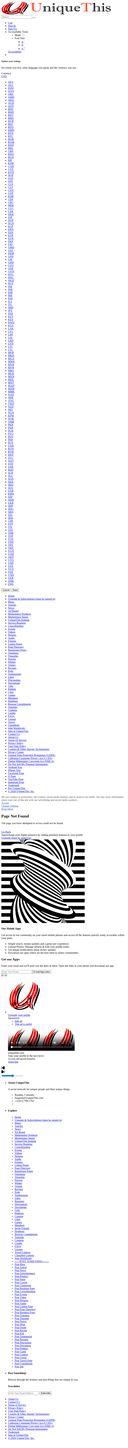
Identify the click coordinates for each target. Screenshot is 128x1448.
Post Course (21, 1282)
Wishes (18, 1183)
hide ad (18, 1021)
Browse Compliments (26, 1234)
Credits (18, 1243)
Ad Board (20, 1132)
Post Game (20, 1351)
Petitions (19, 1213)
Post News (20, 1270)
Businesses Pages (24, 1171)
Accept (5, 803)
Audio (18, 1159)
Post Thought (22, 1318)
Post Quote (20, 1327)
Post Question (22, 1315)
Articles (19, 1126)
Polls (17, 1192)
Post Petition (21, 1348)
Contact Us (14, 1402)
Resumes (19, 1201)
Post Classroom (23, 1285)
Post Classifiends (23, 1363)
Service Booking (23, 1144)
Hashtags (19, 1231)
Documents (21, 1207)
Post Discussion (23, 1342)
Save (15, 590)
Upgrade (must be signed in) (16, 837)
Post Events (21, 1294)
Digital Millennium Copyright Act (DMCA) (31, 1426)
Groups (18, 1249)
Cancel (6, 590)
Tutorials (19, 1237)
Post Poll (19, 1333)
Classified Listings (24, 1255)
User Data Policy (17, 1411)
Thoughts (20, 1177)
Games (18, 1222)
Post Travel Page (23, 1360)
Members (19, 1225)
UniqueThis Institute (25, 1141)
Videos (18, 1153)
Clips (17, 1219)
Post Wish (20, 1324)
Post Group (21, 1357)
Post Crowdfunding (25, 1291)
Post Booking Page (25, 1288)
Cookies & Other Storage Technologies (28, 1414)
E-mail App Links (42, 972)
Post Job (19, 1366)
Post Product (21, 1276)
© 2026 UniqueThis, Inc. (21, 1438)
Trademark (13, 1432)
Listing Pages (22, 1165)
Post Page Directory (25, 1309)
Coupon (19, 1216)
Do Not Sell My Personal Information (28, 1429)
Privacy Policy (15, 1408)
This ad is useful (23, 1024)
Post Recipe (21, 1330)
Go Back (6, 831)
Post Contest (21, 1354)
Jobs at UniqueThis (18, 1435)
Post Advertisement (25, 1273)
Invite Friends (22, 1228)
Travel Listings (22, 1252)
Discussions (21, 1204)
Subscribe (13, 1061)
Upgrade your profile (19, 1015)
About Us (13, 1399)
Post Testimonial (23, 1336)
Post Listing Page (24, 1306)
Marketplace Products (26, 1135)
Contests (19, 1240)
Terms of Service (17, 1405)
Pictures (19, 1156)
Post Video (20, 1297)
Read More (7, 809)
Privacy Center (16, 1417)
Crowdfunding (22, 1147)
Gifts (17, 1210)
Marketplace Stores (25, 1138)
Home (18, 1117)
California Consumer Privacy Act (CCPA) (30, 1423)
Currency (6, 73)
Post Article (21, 1267)
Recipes (19, 1189)
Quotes (18, 1186)
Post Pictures (21, 1300)
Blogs (18, 1123)
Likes (17, 1198)
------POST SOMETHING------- (32, 1261)
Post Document (23, 1345)
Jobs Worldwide (23, 1258)
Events (18, 1150)
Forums (19, 1162)
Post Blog (20, 1264)
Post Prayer (21, 1321)
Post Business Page (25, 1312)
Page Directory (22, 1168)
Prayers (18, 1180)
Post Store (20, 1279)
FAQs (18, 1246)
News (18, 1129)
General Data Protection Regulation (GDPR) (31, 1420)
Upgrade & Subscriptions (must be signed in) (38, 1120)
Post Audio (20, 1303)
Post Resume (21, 1339)
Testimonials (21, 1195)
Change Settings (9, 806)
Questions (20, 1174)
